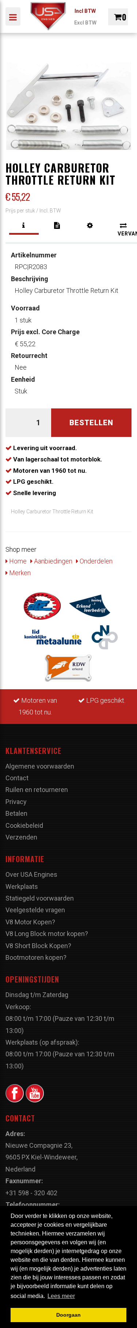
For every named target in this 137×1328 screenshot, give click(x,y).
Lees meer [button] (61, 1296)
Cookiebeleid (24, 825)
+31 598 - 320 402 (31, 1193)
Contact (16, 778)
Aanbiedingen (52, 561)
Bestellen (91, 422)
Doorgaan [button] (68, 1315)
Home (17, 561)
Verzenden (21, 837)
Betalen (16, 813)
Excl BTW (85, 23)
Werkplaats (21, 886)
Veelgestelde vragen (35, 910)
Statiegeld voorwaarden (39, 898)
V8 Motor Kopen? (30, 922)
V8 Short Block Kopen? (38, 946)
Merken (19, 573)
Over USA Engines (31, 874)
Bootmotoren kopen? (35, 957)
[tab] (24, 225)
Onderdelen (95, 561)
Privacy (16, 802)
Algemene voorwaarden (39, 766)
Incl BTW (85, 11)
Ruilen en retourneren (36, 789)
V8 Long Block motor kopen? (46, 933)
